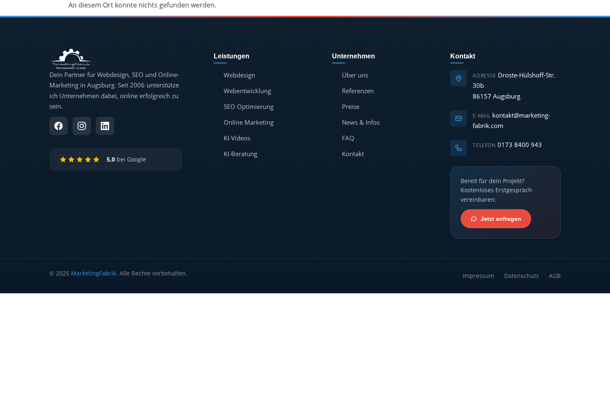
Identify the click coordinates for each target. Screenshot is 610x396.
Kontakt (353, 154)
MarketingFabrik (93, 273)
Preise (350, 106)
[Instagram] (82, 126)
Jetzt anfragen (501, 218)
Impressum (478, 276)
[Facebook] (58, 126)
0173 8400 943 (520, 144)
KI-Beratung (240, 154)
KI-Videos (237, 138)
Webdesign (239, 75)
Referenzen (358, 91)
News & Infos (361, 122)
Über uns (355, 75)
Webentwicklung (247, 91)
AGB (555, 276)
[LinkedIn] (105, 126)
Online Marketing (248, 122)
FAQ (348, 138)
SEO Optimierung (248, 106)
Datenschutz (521, 276)
